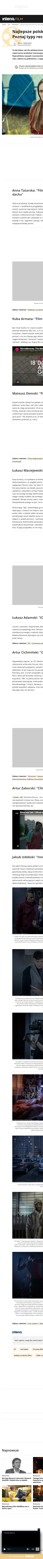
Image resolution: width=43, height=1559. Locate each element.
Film (9, 24)
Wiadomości (15, 24)
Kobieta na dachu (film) (23, 1355)
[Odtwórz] (5, 1549)
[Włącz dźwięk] (28, 1549)
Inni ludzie (24, 1349)
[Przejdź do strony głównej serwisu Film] (19, 18)
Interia (4, 24)
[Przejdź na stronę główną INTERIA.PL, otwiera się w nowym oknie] (8, 18)
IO (15, 1349)
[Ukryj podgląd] (39, 1530)
